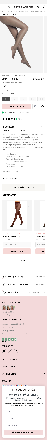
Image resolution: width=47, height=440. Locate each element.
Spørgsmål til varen (23, 187)
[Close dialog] (42, 389)
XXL (42, 99)
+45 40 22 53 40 (8, 312)
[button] (4, 7)
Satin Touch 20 (10, 14)
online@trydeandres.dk (11, 315)
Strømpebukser (18, 75)
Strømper (23, 11)
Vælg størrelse (10, 244)
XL (33, 99)
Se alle (23, 260)
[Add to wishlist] (35, 106)
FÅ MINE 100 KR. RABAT (23, 432)
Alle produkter (9, 11)
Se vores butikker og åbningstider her (17, 334)
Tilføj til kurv (17, 251)
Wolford (5, 75)
